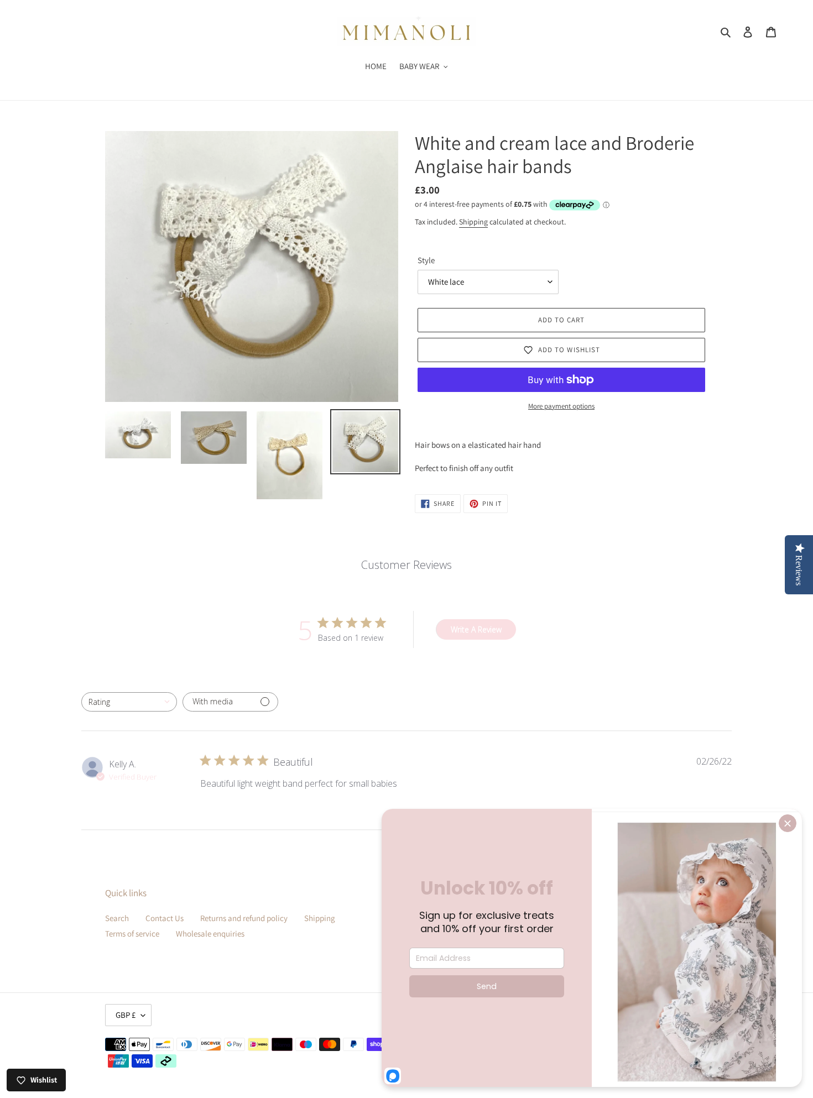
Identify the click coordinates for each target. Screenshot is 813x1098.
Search (117, 918)
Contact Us (164, 918)
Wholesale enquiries (210, 933)
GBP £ (126, 1015)
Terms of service (132, 933)
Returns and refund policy (244, 918)
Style (426, 260)
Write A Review (476, 629)
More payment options (561, 406)
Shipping (473, 222)
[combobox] (129, 702)
